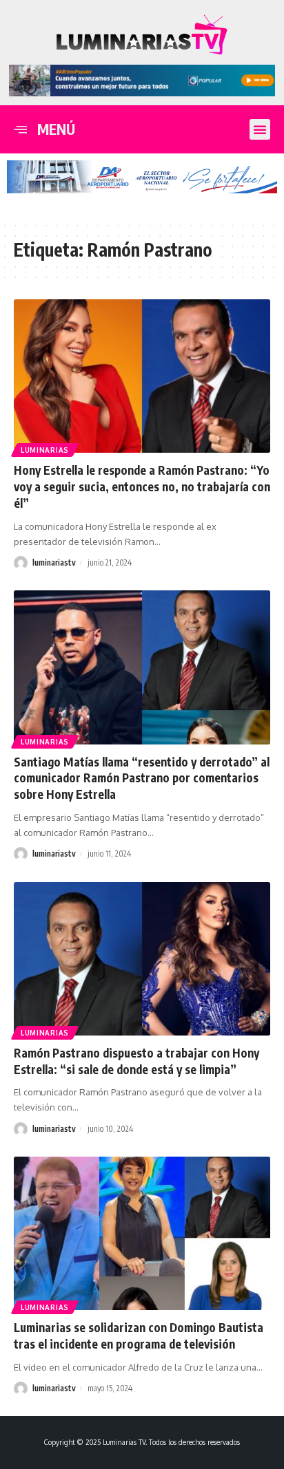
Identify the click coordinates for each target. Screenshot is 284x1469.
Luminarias (45, 450)
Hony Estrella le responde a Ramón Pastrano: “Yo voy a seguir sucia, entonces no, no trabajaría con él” (142, 486)
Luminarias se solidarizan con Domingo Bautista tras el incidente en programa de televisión (138, 1335)
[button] (260, 129)
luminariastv (54, 562)
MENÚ (56, 129)
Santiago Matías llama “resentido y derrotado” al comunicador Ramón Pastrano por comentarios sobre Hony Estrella (142, 778)
